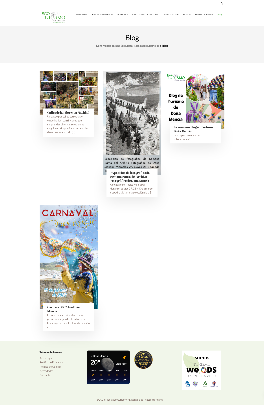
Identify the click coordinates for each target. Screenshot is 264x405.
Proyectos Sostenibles (102, 14)
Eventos (187, 14)
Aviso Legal (46, 358)
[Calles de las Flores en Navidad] (69, 92)
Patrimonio (122, 14)
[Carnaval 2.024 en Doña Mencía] (69, 257)
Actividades (46, 370)
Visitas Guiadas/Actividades (145, 14)
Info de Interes (170, 14)
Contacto (45, 375)
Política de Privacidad (52, 362)
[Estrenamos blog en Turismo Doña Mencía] (195, 100)
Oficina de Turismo (204, 14)
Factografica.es (154, 399)
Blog (220, 14)
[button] (92, 375)
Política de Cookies (51, 366)
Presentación (80, 14)
